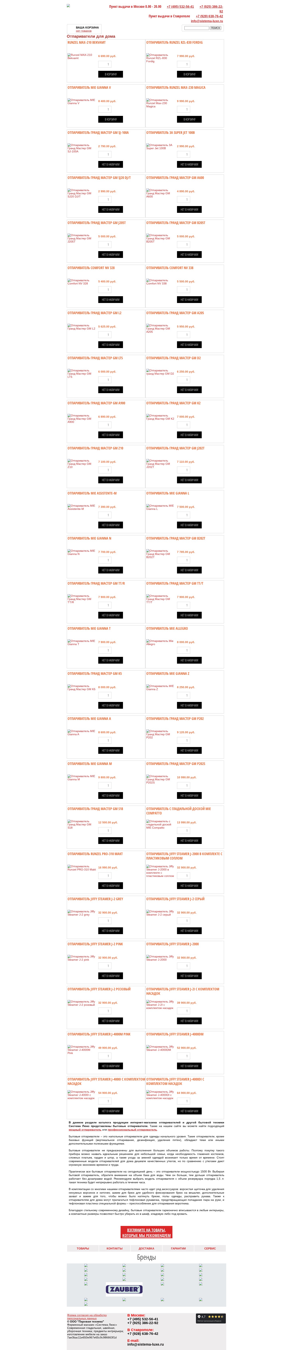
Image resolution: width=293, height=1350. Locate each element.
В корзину (111, 74)
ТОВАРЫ (83, 1248)
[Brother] (200, 1275)
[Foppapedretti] (162, 1300)
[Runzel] (162, 1275)
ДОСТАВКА (146, 1248)
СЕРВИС (210, 1248)
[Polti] (200, 1279)
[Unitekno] (200, 1284)
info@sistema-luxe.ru (207, 21)
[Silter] (86, 1270)
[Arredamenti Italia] (124, 1300)
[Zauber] (124, 1295)
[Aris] (124, 1275)
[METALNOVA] (162, 1266)
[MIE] (86, 1300)
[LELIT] (86, 1266)
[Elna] (86, 1279)
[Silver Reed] (124, 1270)
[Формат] (86, 1304)
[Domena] (162, 1284)
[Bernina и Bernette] (200, 1266)
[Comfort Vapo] (124, 1266)
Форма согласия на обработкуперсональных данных (87, 1316)
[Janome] (200, 1270)
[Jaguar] (124, 1279)
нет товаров (83, 30)
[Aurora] (162, 1270)
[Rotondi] (86, 1284)
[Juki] (86, 1275)
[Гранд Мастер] (200, 1300)
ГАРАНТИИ (178, 1248)
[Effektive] (162, 1279)
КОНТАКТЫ (115, 1248)
